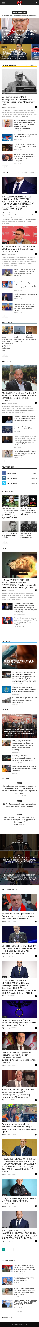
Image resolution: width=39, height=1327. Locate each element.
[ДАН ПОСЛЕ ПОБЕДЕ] (19, 842)
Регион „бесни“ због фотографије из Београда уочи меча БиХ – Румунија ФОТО (23, 758)
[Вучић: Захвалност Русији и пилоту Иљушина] (7, 297)
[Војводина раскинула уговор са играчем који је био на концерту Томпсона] (6, 768)
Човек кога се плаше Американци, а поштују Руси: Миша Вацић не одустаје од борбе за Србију (25, 418)
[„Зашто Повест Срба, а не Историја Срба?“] (31, 330)
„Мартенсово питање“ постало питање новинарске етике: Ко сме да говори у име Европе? (19, 1022)
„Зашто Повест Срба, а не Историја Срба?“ (31, 337)
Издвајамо (5, 506)
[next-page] (6, 166)
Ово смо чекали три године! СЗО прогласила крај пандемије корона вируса (24, 700)
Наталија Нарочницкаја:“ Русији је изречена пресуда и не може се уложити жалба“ (25, 453)
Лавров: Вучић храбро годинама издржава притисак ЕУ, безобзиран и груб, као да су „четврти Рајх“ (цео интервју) (18, 1093)
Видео (4, 576)
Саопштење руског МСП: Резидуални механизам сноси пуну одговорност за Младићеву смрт (18, 101)
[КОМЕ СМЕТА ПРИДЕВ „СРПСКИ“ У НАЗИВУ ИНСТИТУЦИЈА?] (7, 137)
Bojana (4, 107)
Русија (4, 93)
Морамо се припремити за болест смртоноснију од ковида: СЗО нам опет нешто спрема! (24, 689)
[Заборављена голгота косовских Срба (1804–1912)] (19, 330)
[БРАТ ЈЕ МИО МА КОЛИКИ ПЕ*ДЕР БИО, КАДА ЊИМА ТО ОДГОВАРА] (7, 147)
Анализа (25, 172)
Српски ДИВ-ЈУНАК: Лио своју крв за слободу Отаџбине (10, 535)
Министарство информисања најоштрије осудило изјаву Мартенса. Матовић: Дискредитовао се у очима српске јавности (19, 1057)
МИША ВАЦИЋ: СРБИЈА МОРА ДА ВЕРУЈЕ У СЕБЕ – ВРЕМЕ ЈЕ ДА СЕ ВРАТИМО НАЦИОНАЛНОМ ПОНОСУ (19, 397)
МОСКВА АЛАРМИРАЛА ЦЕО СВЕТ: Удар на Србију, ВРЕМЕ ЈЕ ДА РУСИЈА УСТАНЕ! (25, 1303)
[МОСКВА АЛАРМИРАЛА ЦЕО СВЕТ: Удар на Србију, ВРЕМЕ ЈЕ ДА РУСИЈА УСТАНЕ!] (7, 1304)
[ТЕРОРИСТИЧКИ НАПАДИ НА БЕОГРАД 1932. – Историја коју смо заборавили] (28, 501)
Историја (5, 332)
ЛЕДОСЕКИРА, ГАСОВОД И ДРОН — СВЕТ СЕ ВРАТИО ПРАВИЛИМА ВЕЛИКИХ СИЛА (19, 249)
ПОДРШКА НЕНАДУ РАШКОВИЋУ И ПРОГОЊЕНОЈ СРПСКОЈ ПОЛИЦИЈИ (19, 1201)
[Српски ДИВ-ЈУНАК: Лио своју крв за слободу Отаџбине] (10, 526)
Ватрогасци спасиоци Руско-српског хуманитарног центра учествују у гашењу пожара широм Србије (19, 1128)
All (27, 65)
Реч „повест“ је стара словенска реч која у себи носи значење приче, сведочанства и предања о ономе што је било (7, 343)
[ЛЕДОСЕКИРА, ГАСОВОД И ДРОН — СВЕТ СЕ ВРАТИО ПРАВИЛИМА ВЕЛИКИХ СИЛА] (19, 235)
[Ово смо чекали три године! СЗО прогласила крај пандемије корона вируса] (6, 700)
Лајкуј (35, 473)
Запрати (34, 478)
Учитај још (19, 1311)
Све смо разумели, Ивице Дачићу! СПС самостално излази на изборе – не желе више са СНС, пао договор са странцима (19, 950)
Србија (4, 28)
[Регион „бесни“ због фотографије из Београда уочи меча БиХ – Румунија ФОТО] (6, 758)
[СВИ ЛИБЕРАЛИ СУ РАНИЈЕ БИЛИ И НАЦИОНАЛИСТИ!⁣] (28, 526)
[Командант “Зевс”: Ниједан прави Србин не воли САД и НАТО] (7, 429)
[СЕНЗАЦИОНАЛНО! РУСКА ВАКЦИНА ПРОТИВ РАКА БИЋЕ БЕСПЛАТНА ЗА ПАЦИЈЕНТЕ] (19, 657)
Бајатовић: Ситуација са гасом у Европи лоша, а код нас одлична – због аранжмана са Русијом (19, 916)
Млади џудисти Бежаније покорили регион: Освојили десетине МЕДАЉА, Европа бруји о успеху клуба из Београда (22, 745)
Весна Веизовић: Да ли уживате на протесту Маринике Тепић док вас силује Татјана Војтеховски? (19, 819)
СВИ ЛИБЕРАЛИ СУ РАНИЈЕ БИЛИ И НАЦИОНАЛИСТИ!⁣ (26, 535)
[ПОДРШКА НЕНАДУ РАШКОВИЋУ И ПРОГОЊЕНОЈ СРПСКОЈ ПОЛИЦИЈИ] (19, 1187)
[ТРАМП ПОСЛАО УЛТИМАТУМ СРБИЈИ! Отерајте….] (7, 1281)
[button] (3, 2)
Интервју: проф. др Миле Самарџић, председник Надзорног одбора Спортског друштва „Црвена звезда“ (19, 731)
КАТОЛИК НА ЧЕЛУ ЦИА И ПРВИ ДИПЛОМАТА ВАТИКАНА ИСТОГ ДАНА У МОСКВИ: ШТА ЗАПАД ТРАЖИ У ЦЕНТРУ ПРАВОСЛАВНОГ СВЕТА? (24, 124)
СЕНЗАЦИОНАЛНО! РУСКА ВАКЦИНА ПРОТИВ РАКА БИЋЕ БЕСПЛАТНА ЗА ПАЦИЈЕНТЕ (19, 663)
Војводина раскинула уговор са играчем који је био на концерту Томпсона (24, 768)
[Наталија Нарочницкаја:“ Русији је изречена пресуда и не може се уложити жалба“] (7, 453)
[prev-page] (3, 166)
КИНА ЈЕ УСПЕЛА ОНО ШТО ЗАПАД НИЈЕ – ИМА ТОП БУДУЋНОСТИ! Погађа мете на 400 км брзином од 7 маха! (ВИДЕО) (19, 584)
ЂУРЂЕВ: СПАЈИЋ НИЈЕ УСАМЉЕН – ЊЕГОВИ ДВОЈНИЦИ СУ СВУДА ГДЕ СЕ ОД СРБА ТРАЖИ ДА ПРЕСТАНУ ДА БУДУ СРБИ (19, 1234)
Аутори (19, 783)
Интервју (5, 389)
